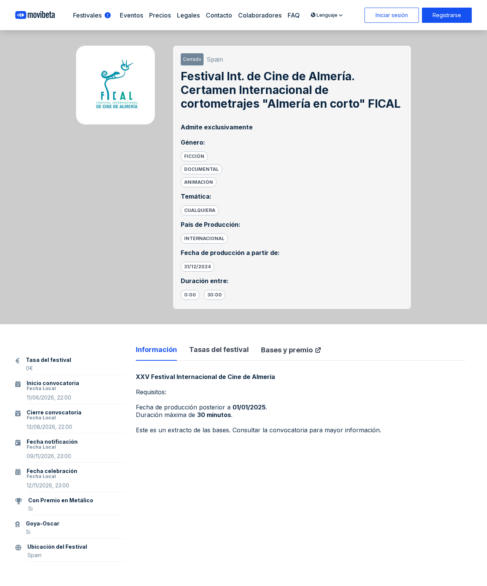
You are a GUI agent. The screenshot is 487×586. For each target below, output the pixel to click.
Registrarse (447, 15)
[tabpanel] (301, 403)
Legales (188, 15)
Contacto (219, 15)
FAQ (294, 15)
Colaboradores (260, 15)
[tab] (156, 353)
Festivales (87, 15)
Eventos (131, 15)
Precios (160, 15)
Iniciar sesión (392, 15)
